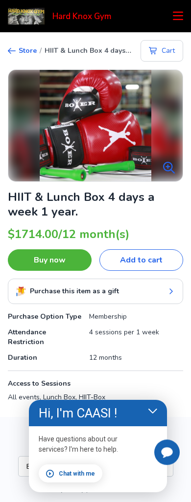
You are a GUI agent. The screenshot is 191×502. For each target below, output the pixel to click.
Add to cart (141, 260)
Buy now (50, 260)
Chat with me (77, 473)
